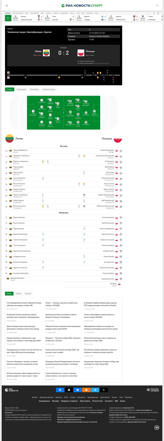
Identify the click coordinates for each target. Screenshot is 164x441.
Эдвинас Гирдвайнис (20, 161)
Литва (38, 51)
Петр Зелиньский (108, 178)
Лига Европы (34, 13)
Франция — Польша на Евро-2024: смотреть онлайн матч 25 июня (63, 339)
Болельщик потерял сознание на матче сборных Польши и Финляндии (60, 316)
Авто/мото (81, 397)
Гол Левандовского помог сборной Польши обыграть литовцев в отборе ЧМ (24, 304)
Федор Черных (18, 200)
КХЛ (78, 13)
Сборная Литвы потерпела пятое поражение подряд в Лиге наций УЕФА (62, 327)
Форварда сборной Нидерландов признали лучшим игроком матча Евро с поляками (62, 363)
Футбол (10, 29)
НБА (96, 13)
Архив (122, 401)
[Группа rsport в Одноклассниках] (86, 390)
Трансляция (21, 89)
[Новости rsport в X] (104, 390)
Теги (121, 397)
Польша (90, 51)
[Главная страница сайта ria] (74, 5)
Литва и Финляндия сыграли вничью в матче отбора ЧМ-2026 (99, 316)
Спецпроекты (44, 401)
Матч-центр (8, 18)
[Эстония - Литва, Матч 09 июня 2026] (40, 55)
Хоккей (72, 397)
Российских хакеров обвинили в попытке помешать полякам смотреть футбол (100, 351)
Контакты (109, 401)
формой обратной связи (118, 415)
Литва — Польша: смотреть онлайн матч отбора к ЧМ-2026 (61, 304)
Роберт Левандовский (86, 63)
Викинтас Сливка (19, 206)
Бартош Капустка (108, 234)
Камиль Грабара (108, 245)
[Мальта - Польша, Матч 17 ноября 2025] (91, 55)
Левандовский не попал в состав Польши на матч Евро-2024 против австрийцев (24, 351)
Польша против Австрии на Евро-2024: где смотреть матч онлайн (62, 351)
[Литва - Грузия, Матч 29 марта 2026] (38, 55)
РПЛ (26, 13)
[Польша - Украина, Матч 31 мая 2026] (87, 55)
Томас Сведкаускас (20, 150)
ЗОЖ (66, 397)
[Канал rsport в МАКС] (60, 390)
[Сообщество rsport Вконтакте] (77, 390)
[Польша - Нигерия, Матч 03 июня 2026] (86, 55)
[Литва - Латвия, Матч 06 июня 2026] (39, 55)
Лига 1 (72, 13)
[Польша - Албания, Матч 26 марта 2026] (90, 55)
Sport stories (104, 397)
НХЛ (83, 13)
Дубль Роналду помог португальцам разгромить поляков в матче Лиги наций (23, 327)
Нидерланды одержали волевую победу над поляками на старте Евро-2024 (101, 363)
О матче (10, 89)
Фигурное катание (46, 397)
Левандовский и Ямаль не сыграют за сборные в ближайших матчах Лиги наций (100, 327)
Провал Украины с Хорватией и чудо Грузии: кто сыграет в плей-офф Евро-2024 (24, 339)
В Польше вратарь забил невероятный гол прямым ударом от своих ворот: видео (23, 374)
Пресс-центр (85, 401)
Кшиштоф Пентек (108, 279)
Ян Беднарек (109, 161)
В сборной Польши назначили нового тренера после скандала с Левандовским (23, 316)
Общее (9, 293)
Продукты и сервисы (69, 401)
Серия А (56, 13)
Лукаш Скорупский (107, 150)
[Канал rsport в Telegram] (95, 390)
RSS (116, 401)
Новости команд (49, 89)
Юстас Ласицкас (19, 184)
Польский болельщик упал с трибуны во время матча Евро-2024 (100, 339)
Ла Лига (48, 13)
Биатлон (59, 397)
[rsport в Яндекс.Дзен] (69, 390)
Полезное (128, 397)
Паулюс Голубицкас (20, 195)
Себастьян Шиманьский (87, 61)
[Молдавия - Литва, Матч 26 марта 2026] (36, 55)
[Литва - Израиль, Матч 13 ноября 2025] (34, 55)
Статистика (34, 89)
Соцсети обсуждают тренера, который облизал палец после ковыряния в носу (22, 363)
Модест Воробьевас (20, 234)
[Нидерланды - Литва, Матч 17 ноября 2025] (35, 55)
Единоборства (92, 397)
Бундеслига (64, 13)
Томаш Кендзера (108, 217)
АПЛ (42, 13)
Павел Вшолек (109, 256)
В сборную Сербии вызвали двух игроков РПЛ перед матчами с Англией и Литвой (100, 304)
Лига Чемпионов (17, 13)
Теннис (114, 397)
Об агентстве (97, 401)
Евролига (90, 13)
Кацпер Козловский (107, 268)
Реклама (55, 401)
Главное (7, 13)
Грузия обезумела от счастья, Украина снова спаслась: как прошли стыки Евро (61, 374)
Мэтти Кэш (110, 172)
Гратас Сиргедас (19, 178)
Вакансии (8, 412)
